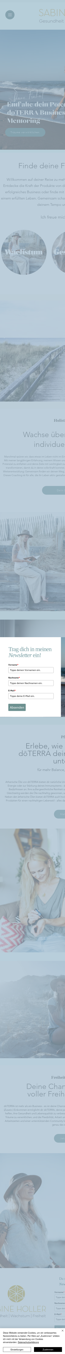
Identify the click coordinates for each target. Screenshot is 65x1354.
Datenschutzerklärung (28, 1342)
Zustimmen (48, 1349)
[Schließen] (60, 1332)
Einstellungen (17, 1349)
